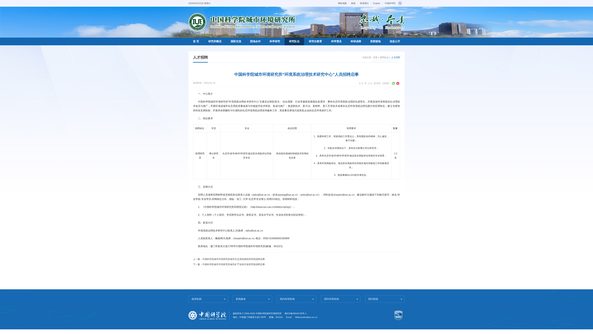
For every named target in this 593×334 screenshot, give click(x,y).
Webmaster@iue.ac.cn (306, 317)
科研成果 (356, 41)
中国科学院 (390, 3)
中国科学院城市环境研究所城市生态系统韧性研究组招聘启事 (233, 259)
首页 (375, 57)
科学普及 (336, 41)
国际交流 (236, 41)
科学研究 (275, 41)
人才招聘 (395, 57)
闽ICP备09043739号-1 (296, 313)
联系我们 (364, 3)
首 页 (196, 41)
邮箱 (353, 3)
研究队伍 (294, 41)
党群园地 (375, 41)
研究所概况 (214, 41)
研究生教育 (315, 41)
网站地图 (342, 3)
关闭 (386, 83)
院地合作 (255, 41)
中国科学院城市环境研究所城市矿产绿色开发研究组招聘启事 (233, 264)
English (376, 3)
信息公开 (395, 41)
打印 (377, 83)
